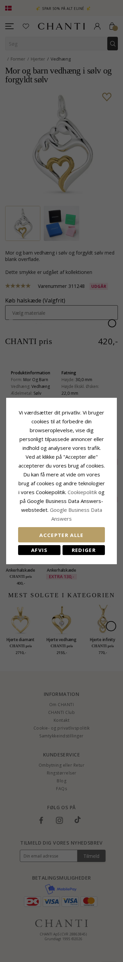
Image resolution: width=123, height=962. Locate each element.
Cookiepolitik (82, 492)
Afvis (39, 550)
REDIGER (84, 550)
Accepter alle (61, 535)
